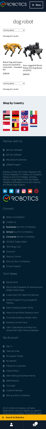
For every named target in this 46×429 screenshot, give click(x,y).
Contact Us (11, 222)
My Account (11, 424)
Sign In (9, 346)
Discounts (10, 251)
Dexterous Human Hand (16, 322)
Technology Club (13, 247)
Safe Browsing (12, 380)
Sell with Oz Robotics (20, 237)
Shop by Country (13, 256)
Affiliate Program (13, 165)
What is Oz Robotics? (15, 217)
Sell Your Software (13, 155)
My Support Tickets (14, 356)
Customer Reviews (14, 390)
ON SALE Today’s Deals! (16, 242)
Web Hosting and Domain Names (20, 375)
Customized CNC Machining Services (22, 295)
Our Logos (10, 385)
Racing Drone (12, 282)
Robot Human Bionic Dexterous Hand (22, 312)
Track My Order (12, 351)
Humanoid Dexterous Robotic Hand (21, 317)
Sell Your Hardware (14, 150)
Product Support (13, 266)
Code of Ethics (12, 371)
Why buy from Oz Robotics (18, 261)
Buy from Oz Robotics (21, 227)
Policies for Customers (16, 366)
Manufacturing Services (16, 160)
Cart (30, 422)
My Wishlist (11, 361)
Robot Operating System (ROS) (19, 308)
